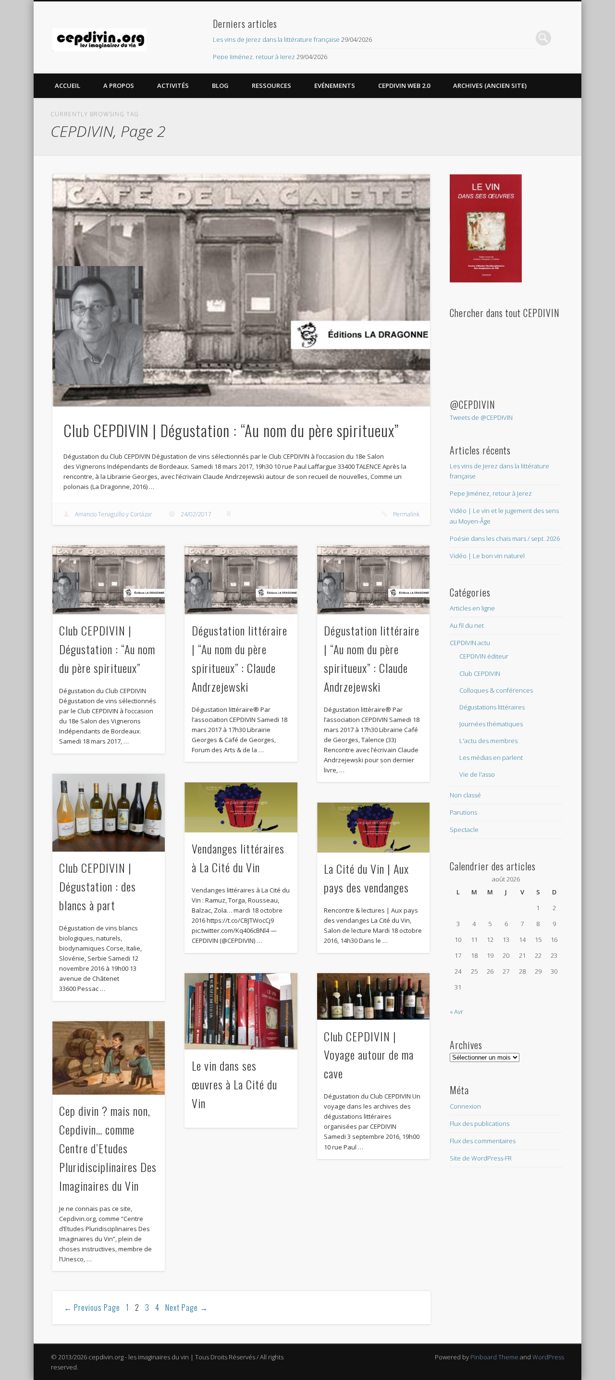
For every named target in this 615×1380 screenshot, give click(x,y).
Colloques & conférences (496, 690)
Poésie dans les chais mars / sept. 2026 (505, 538)
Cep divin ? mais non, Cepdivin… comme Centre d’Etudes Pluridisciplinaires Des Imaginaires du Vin (108, 1148)
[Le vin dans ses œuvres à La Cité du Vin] (240, 1011)
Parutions (463, 812)
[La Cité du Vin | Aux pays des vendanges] (373, 828)
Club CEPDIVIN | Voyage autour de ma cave (369, 1054)
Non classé (465, 795)
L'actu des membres (488, 740)
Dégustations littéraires (492, 707)
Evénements (334, 85)
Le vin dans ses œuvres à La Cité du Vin (234, 1084)
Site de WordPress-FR (481, 1158)
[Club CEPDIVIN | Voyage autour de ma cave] (373, 996)
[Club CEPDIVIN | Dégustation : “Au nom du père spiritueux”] (241, 290)
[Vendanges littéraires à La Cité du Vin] (240, 807)
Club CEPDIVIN (479, 673)
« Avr (456, 1011)
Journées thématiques (491, 724)
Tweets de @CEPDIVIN (481, 417)
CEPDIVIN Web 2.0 (404, 85)
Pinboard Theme (494, 1357)
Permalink (406, 514)
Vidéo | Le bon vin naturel (487, 555)
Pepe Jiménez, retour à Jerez (254, 56)
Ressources (271, 85)
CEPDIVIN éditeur (483, 656)
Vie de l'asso (477, 774)
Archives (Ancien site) (490, 85)
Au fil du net (467, 625)
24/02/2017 (196, 514)
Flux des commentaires (483, 1140)
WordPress (548, 1357)
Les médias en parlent (491, 757)
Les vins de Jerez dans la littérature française (276, 39)
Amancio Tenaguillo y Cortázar (113, 514)
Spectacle (464, 829)
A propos (118, 85)
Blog (220, 85)
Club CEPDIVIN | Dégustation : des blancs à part (97, 886)
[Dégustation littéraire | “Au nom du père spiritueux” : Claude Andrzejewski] (240, 579)
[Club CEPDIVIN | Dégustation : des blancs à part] (108, 813)
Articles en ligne (472, 608)
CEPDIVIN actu (470, 642)
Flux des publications (479, 1123)
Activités (173, 85)
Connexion (465, 1106)
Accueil (67, 85)
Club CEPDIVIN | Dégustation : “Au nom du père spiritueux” (231, 430)
